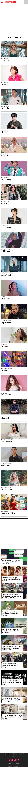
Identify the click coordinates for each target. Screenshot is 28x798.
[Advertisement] (14, 19)
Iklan (14, 756)
